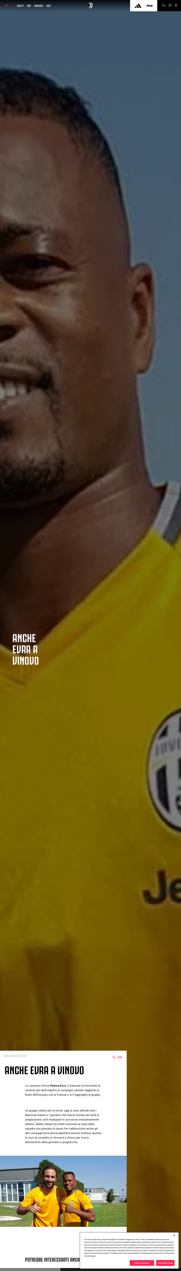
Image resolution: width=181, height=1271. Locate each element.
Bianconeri (38, 5)
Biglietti (20, 5)
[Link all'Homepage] (90, 5)
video (48, 5)
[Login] (176, 6)
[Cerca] (164, 6)
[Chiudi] (174, 1235)
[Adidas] (138, 5)
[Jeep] (149, 5)
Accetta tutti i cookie (165, 1263)
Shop (29, 5)
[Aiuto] (170, 6)
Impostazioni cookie (142, 1263)
